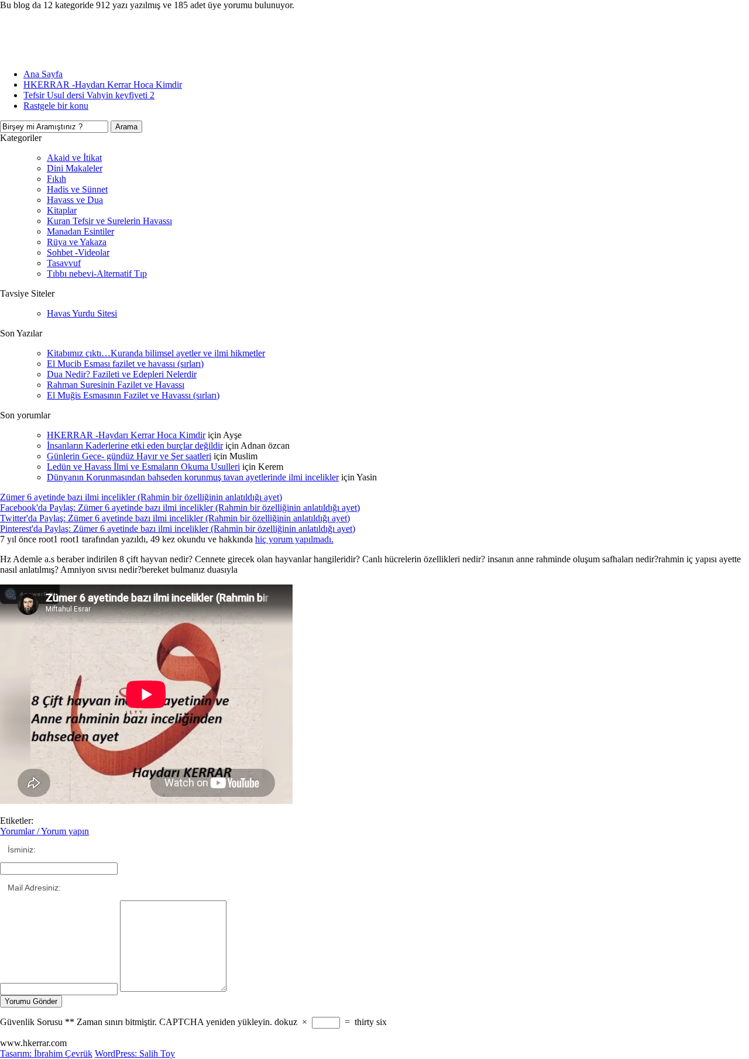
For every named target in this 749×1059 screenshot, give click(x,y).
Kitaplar (62, 210)
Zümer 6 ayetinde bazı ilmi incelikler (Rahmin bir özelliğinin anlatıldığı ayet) (141, 497)
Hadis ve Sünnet (77, 189)
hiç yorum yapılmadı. (294, 539)
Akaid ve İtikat (74, 158)
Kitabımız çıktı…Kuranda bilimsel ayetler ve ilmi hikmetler (156, 353)
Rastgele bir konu (55, 106)
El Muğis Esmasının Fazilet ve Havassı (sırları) (133, 395)
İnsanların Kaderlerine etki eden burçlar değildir (135, 446)
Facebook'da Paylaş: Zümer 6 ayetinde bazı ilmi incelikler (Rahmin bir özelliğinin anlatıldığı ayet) (180, 508)
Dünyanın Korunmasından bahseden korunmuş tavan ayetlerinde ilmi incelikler (193, 477)
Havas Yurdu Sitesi (82, 313)
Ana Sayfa (43, 74)
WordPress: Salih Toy (135, 1053)
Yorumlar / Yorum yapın (44, 831)
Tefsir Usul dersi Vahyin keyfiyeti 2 (88, 95)
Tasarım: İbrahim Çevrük (46, 1053)
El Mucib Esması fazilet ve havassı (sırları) (125, 364)
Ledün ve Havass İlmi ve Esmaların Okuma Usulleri (143, 467)
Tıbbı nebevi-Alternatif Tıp (97, 273)
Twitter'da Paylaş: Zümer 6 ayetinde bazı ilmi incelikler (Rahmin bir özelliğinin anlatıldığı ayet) (175, 518)
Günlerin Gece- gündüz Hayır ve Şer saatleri (129, 456)
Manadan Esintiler (80, 231)
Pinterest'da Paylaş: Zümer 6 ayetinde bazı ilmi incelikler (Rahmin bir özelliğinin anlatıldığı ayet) (177, 529)
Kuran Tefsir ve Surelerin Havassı (109, 221)
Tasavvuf (64, 263)
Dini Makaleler (74, 168)
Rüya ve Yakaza (76, 242)
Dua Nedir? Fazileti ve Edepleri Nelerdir (122, 374)
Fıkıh (56, 179)
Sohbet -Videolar (78, 252)
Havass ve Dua (75, 200)
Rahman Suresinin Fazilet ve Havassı (115, 385)
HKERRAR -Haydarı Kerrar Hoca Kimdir (102, 85)
